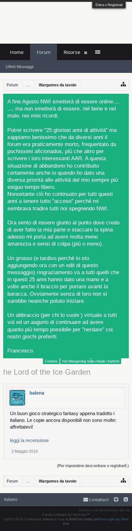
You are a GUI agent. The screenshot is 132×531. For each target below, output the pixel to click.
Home (17, 52)
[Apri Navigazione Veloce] (123, 84)
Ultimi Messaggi (20, 67)
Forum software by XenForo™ (66, 515)
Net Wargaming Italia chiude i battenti (90, 361)
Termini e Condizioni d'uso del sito (104, 510)
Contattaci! (98, 499)
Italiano (11, 499)
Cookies (51, 361)
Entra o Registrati (108, 5)
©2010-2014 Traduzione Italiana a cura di (48, 519)
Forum (44, 52)
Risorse (71, 52)
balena (36, 393)
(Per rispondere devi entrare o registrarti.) (93, 466)
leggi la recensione (29, 440)
